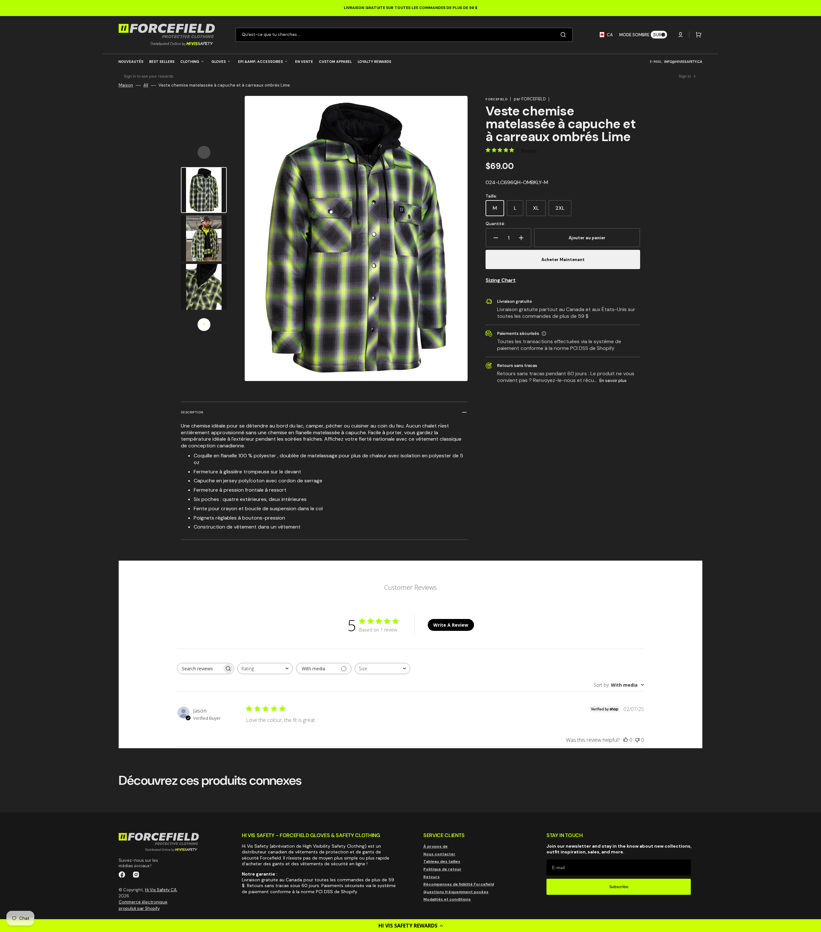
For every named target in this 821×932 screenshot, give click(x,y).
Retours (431, 876)
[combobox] (403, 35)
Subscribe (618, 887)
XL (539, 210)
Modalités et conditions (447, 899)
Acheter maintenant (563, 259)
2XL (563, 210)
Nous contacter (439, 854)
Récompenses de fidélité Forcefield (458, 884)
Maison (126, 85)
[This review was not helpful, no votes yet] (637, 739)
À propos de (435, 846)
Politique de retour (442, 869)
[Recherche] (564, 35)
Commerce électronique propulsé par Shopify (143, 905)
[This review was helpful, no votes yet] (625, 739)
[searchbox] (199, 668)
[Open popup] (544, 333)
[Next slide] (204, 324)
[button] (410, 925)
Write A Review (450, 625)
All (145, 85)
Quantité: (495, 223)
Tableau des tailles (441, 861)
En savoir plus (613, 380)
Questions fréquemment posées (455, 891)
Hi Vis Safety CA (161, 890)
